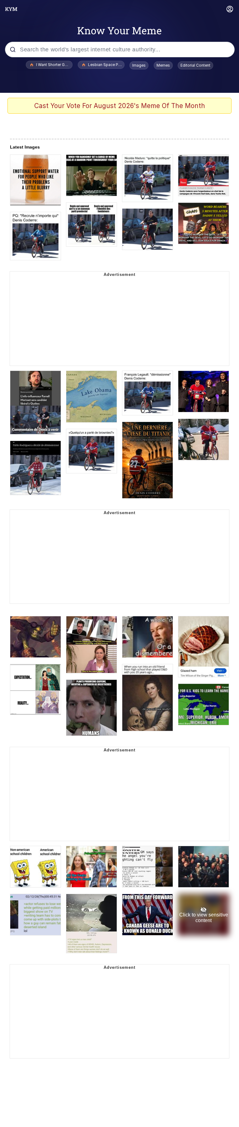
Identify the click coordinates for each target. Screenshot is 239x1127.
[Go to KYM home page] (11, 9)
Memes (163, 65)
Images (139, 65)
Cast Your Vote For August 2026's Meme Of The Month (119, 106)
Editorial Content (195, 65)
